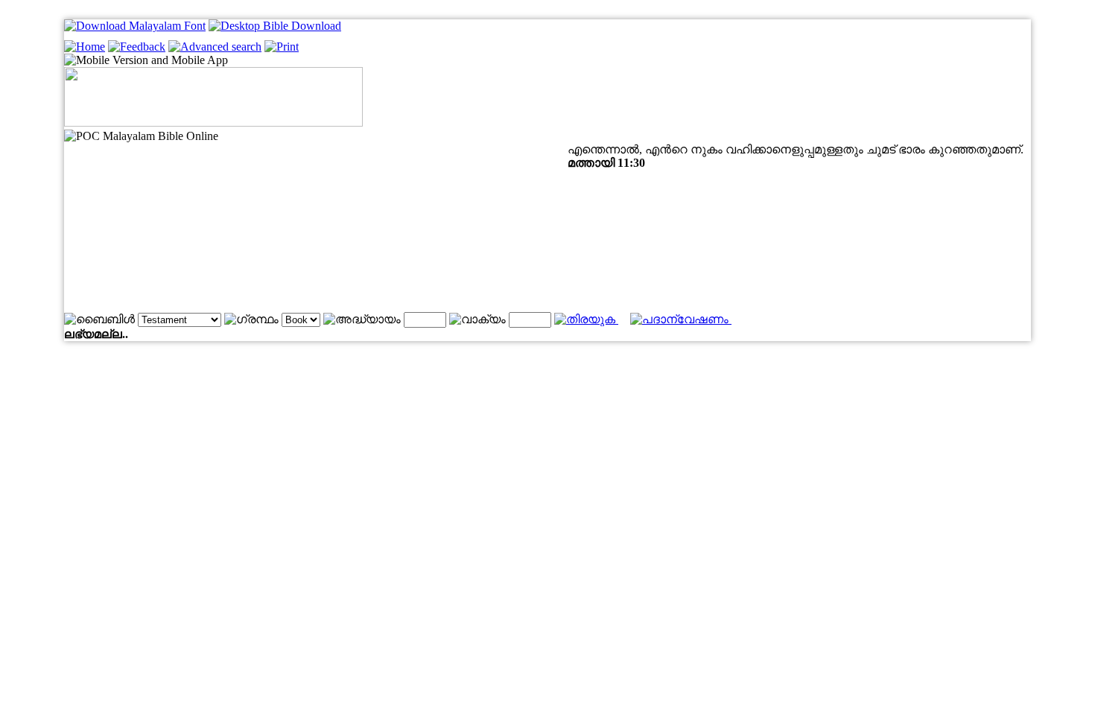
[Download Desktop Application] (275, 25)
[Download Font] (135, 25)
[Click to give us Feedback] (136, 46)
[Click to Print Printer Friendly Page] (281, 46)
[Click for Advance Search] (214, 46)
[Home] (84, 46)
